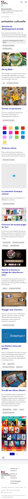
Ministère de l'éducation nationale (13, 476)
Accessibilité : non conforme (7, 487)
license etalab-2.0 (7, 497)
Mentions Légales (19, 487)
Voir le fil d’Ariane (5, 16)
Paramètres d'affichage (14, 490)
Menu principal (25, 2)
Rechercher (21, 2)
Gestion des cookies (7, 492)
